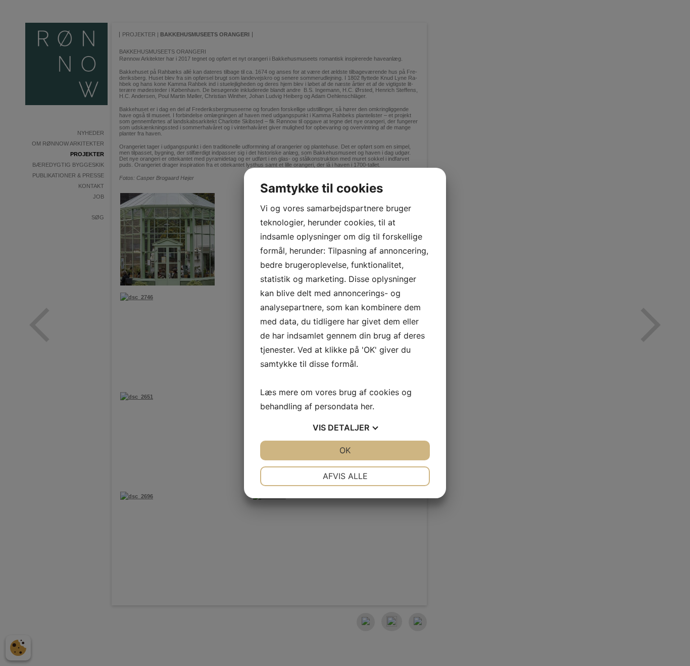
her (366, 406)
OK (345, 450)
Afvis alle (345, 476)
